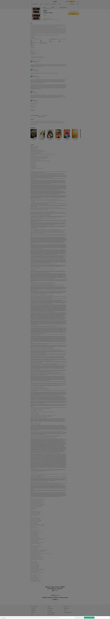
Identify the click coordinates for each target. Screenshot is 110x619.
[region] (55, 617)
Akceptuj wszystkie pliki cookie (89, 617)
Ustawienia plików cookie (79, 617)
